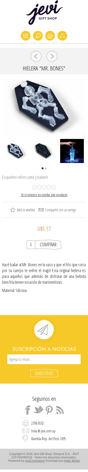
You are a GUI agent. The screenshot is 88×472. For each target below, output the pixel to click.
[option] (16, 151)
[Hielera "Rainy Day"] (51, 56)
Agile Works (72, 461)
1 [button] (43, 168)
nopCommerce (35, 461)
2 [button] (45, 168)
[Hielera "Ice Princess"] (36, 56)
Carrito (50, 36)
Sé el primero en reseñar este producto (44, 194)
